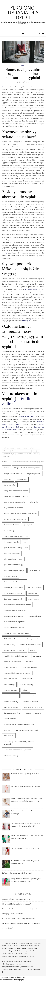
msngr (32, 650)
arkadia (32, 448)
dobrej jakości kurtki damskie (14, 502)
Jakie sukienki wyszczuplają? (14, 570)
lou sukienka (32, 593)
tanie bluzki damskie (30, 701)
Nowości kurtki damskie (12, 661)
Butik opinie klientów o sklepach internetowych (17, 961)
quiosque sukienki (10, 667)
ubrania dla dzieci (21, 954)
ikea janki (36, 451)
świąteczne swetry (11, 755)
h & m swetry (9, 530)
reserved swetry (10, 679)
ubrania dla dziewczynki (10, 956)
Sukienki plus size (20, 948)
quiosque (29, 661)
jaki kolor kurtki (35, 570)
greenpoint (28, 525)
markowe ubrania (34, 616)
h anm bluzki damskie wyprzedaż (16, 536)
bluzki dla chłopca (8, 951)
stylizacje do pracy (26, 684)
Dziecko (32, 951)
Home (23, 66)
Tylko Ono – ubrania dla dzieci (23, 12)
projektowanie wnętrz (24, 454)
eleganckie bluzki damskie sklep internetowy (20, 513)
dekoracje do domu (27, 416)
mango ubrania (33, 599)
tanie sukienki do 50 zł (12, 713)
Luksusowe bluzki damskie (13, 599)
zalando (7, 730)
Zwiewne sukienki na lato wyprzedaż (17, 750)
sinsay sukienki (27, 679)
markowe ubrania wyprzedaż (14, 622)
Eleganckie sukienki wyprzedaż (15, 519)
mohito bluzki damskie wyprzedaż (16, 633)
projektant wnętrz (9, 454)
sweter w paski (28, 696)
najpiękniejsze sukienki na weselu (16, 656)
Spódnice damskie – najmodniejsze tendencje (19, 918)
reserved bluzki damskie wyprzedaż (17, 673)
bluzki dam (8, 479)
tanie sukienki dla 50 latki (33, 707)
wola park (7, 457)
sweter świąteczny (11, 701)
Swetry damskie (32, 948)
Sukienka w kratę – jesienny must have (16, 899)
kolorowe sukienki (10, 576)
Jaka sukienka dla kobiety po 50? (16, 548)
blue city (6, 451)
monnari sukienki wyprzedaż (30, 644)
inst (25, 542)
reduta (36, 454)
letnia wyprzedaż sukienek (13, 593)
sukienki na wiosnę (11, 696)
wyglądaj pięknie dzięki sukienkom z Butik (19, 724)
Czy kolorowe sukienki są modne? (16, 496)
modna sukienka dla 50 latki (14, 627)
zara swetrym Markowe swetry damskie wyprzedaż (19, 742)
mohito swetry (9, 644)
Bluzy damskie (23, 946)
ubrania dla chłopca (8, 954)
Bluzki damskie (34, 946)
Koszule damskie (7, 948)
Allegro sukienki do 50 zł (13, 473)
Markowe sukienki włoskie (13, 616)
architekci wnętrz (9, 448)
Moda (4, 946)
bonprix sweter (10, 485)
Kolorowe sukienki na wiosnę (14, 582)
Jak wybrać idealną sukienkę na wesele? (16, 904)
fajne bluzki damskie (11, 525)
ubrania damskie (10, 719)
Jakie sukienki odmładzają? (13, 565)
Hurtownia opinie (7, 959)
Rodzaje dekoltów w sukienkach (29, 969)
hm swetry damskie (11, 542)
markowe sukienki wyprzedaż (15, 610)
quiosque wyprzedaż (29, 667)
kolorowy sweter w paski (13, 587)
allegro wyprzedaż (33, 473)
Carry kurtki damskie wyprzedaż (16, 491)
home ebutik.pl (13, 427)
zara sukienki (8, 736)
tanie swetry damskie (33, 713)
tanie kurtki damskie (11, 707)
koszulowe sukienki (35, 587)
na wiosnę (37, 656)
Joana (6, 462)
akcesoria (37, 87)
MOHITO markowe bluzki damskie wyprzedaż (21, 639)
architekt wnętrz (15, 424)
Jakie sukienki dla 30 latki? (13, 559)
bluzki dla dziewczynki (22, 951)
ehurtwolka (34, 502)
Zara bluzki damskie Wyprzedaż (26, 730)
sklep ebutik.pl (9, 684)
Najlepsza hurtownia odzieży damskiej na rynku (17, 967)
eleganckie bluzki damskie (13, 508)
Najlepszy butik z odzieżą (10, 969)
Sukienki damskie (12, 946)
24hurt (6, 468)
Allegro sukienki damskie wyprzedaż (27, 468)
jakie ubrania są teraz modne (11, 964)
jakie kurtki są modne (12, 553)
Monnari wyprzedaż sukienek (14, 650)
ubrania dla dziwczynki (26, 956)
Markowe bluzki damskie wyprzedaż (17, 605)
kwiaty (4, 253)
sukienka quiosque (11, 690)
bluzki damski (22, 479)
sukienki (25, 690)
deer (13, 451)
